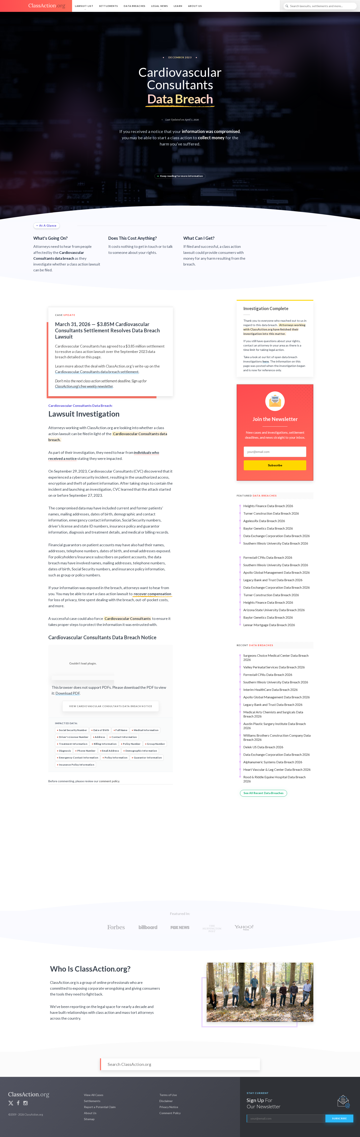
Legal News (159, 6)
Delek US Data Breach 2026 (263, 747)
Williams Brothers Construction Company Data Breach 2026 (277, 737)
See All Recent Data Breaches (264, 793)
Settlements (108, 6)
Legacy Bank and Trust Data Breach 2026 (272, 580)
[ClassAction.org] (36, 6)
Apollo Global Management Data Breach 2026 (276, 572)
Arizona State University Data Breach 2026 (274, 610)
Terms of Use (168, 1095)
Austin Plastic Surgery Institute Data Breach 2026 (274, 726)
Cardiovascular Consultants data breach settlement (97, 372)
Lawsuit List (84, 6)
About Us (195, 6)
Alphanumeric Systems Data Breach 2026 (272, 762)
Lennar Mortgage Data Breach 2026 (269, 625)
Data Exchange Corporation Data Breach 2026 (276, 536)
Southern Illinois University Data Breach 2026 (275, 543)
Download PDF (67, 693)
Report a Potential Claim (100, 1107)
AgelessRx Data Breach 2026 (264, 521)
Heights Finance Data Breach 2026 (268, 506)
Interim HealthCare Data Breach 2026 (270, 689)
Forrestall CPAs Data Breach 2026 (267, 557)
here (265, 361)
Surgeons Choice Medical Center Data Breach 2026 (276, 657)
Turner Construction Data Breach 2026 (271, 513)
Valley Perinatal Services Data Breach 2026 (274, 667)
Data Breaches (134, 6)
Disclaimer (166, 1101)
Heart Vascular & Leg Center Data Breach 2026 (277, 769)
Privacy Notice (168, 1107)
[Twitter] (10, 1104)
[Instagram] (25, 1104)
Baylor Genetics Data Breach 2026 (268, 528)
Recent (255, 645)
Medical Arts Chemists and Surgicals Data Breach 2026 (273, 714)
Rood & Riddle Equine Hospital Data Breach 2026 (274, 779)
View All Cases (93, 1095)
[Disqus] (110, 838)
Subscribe (275, 465)
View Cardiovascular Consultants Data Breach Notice (110, 706)
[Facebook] (18, 1104)
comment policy (109, 781)
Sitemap (89, 1119)
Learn (178, 6)
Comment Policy (170, 1113)
